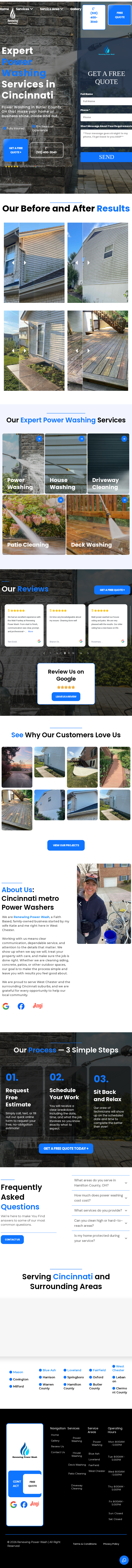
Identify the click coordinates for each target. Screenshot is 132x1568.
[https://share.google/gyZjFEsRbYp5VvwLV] (5, 1006)
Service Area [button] (50, 9)
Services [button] (22, 9)
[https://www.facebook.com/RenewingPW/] (21, 1006)
